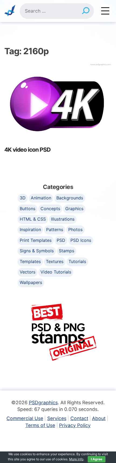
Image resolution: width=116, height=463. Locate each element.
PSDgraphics (43, 402)
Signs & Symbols (37, 250)
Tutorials (77, 261)
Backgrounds (69, 197)
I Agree (96, 459)
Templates (30, 261)
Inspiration (30, 229)
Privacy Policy (75, 425)
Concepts (50, 208)
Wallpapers (31, 282)
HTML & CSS (33, 219)
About (98, 418)
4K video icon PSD (27, 149)
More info (76, 459)
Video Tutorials (55, 272)
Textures (54, 261)
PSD (61, 240)
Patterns (54, 229)
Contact (79, 418)
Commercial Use (24, 418)
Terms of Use (40, 425)
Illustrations (62, 219)
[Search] (85, 11)
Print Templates (36, 240)
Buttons (27, 208)
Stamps (66, 250)
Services (56, 418)
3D (23, 197)
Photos (75, 229)
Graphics (74, 208)
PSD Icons (80, 240)
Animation (41, 197)
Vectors (27, 272)
